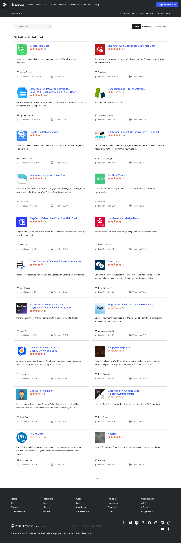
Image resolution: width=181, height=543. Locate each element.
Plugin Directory (18, 13)
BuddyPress (147, 511)
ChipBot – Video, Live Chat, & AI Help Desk (54, 218)
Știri (12, 503)
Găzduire (15, 507)
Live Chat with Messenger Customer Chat (131, 45)
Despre (14, 499)
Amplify (112, 433)
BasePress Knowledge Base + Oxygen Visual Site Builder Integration (51, 306)
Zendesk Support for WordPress (126, 88)
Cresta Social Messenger (44, 132)
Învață (78, 499)
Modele (46, 511)
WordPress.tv (83, 511)
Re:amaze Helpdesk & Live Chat (48, 175)
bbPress (145, 507)
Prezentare (48, 499)
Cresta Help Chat (39, 45)
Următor (95, 478)
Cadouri (112, 511)
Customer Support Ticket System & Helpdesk (134, 132)
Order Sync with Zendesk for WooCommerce (55, 261)
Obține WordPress (167, 4)
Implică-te (112, 499)
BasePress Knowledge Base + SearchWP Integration (123, 392)
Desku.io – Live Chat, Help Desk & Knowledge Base (44, 349)
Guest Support (116, 261)
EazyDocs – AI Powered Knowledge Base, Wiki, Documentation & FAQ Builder (53, 90)
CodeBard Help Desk (41, 390)
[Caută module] (49, 26)
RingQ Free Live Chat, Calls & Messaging (130, 304)
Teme (45, 503)
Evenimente (113, 503)
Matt (144, 503)
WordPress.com (149, 499)
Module (46, 507)
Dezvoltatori (81, 507)
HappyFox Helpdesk (119, 347)
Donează (113, 507)
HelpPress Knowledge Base (123, 218)
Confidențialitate (18, 511)
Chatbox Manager (118, 175)
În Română (40, 526)
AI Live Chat (36, 433)
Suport (78, 503)
